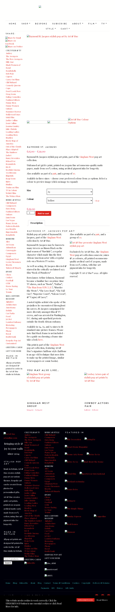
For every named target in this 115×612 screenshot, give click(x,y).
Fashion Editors (13, 100)
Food (8, 316)
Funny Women (12, 105)
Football (9, 280)
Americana (10, 307)
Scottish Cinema (13, 170)
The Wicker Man (13, 196)
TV (103, 23)
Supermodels (11, 232)
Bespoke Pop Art (13, 340)
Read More (102, 600)
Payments (45, 588)
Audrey (9, 53)
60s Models (11, 229)
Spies (8, 181)
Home (12, 23)
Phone (9, 331)
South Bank (11, 336)
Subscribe (59, 23)
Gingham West (12, 259)
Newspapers (11, 328)
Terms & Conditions (61, 583)
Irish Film (10, 117)
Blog (40, 583)
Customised (11, 343)
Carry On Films (12, 79)
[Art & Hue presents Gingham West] (90, 245)
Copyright (86, 583)
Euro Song (10, 208)
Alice (8, 241)
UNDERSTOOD (85, 600)
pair (54, 173)
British (9, 310)
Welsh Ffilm (11, 193)
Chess (8, 274)
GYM (8, 283)
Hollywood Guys (13, 114)
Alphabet (9, 301)
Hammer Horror (13, 111)
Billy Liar (10, 62)
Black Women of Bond (31, 446)
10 (74, 173)
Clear (97, 200)
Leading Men (12, 135)
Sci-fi (8, 167)
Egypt (8, 256)
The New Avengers (14, 59)
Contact (47, 583)
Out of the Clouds (13, 146)
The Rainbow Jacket (33, 520)
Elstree (60, 588)
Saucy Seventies (13, 158)
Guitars (9, 108)
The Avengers (12, 56)
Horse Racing (12, 286)
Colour (30, 198)
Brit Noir (10, 73)
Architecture (11, 304)
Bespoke (41, 23)
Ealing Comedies (13, 97)
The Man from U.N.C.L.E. (40, 287)
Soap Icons (11, 178)
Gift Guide (69, 588)
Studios (9, 184)
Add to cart (43, 213)
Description (36, 222)
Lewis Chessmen (13, 262)
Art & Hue (57, 13)
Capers (9, 76)
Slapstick (9, 175)
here (40, 339)
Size (29, 190)
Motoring (10, 325)
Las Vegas (10, 220)
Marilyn (9, 137)
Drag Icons (11, 94)
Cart (65, 28)
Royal (8, 333)
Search (8, 563)
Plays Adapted (12, 149)
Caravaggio (11, 250)
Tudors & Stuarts (13, 268)
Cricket (9, 277)
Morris (9, 265)
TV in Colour (11, 190)
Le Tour (9, 289)
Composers (11, 205)
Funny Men (11, 102)
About (77, 23)
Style (51, 28)
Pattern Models (12, 226)
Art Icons (10, 244)
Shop (25, 23)
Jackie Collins (12, 120)
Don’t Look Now (13, 91)
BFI (53, 588)
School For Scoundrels (29, 526)
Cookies (75, 583)
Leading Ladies (12, 132)
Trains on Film (12, 187)
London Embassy (13, 322)
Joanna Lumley (12, 126)
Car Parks (10, 313)
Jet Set (9, 319)
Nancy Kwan (11, 223)
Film (92, 23)
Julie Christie (11, 129)
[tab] (36, 223)
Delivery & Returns (101, 583)
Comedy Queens (13, 85)
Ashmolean (11, 247)
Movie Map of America (30, 511)
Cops (8, 88)
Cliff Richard (11, 82)
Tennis (9, 292)
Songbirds (10, 235)
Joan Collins (11, 123)
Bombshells (11, 70)
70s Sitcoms (11, 172)
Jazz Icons (10, 217)
